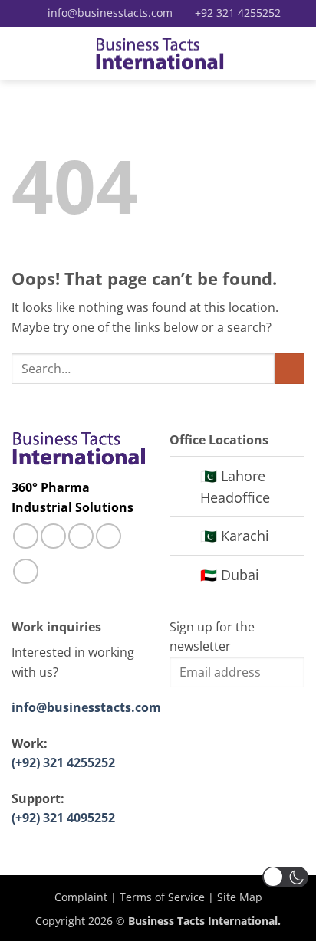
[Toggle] (184, 477)
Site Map (239, 897)
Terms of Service (162, 897)
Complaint (80, 897)
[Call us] (81, 536)
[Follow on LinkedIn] (108, 536)
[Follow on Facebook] (25, 536)
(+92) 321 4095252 (63, 817)
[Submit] (289, 368)
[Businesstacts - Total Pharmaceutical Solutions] (160, 54)
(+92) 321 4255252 (63, 762)
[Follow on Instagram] (53, 536)
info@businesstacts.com (86, 707)
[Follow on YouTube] (25, 571)
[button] (21, 53)
